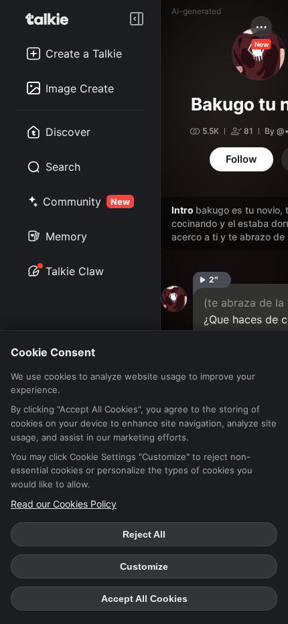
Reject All (144, 534)
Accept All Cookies (144, 598)
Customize (144, 566)
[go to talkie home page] (51, 19)
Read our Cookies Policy (64, 504)
